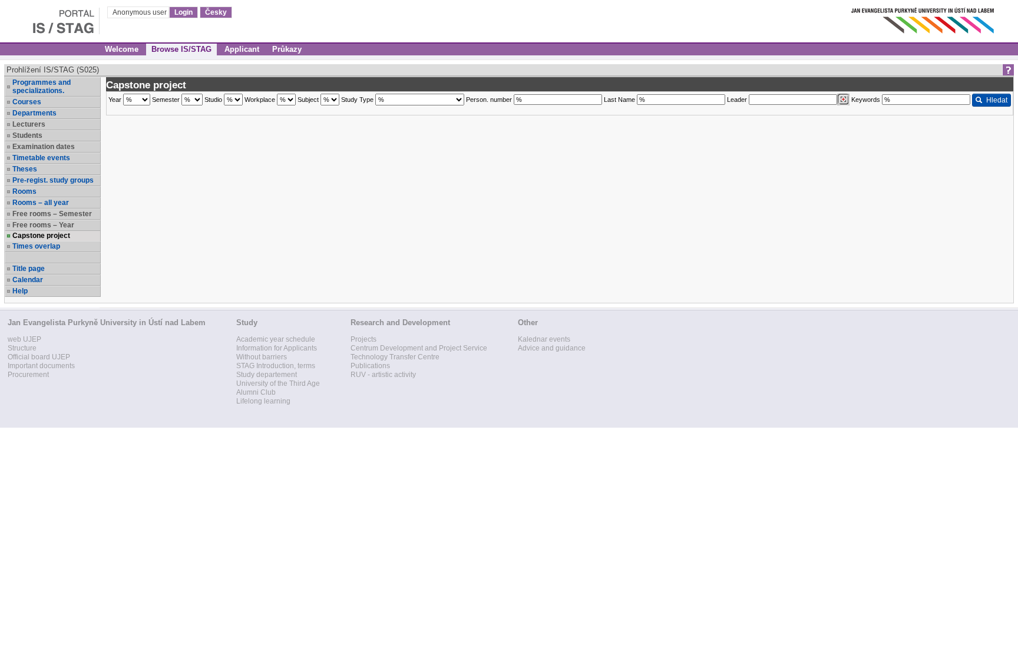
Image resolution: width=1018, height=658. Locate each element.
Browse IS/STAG (181, 49)
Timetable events (41, 158)
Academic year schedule (275, 339)
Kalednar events (544, 339)
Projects (363, 339)
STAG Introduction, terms (275, 366)
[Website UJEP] (923, 17)
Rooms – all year (40, 203)
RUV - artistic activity (383, 375)
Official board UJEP (39, 357)
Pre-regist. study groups (53, 180)
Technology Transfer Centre (395, 357)
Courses (26, 102)
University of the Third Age (278, 383)
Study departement (266, 375)
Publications (370, 366)
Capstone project (41, 236)
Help (20, 291)
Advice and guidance (552, 348)
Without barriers (261, 357)
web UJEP (24, 339)
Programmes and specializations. (41, 86)
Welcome (121, 49)
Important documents (41, 366)
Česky (216, 12)
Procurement (28, 375)
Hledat (996, 100)
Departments (34, 113)
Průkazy (287, 49)
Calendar (27, 280)
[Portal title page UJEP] (50, 17)
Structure (22, 348)
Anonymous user (140, 12)
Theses (24, 169)
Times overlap (36, 246)
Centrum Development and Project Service (419, 348)
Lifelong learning (263, 401)
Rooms (24, 191)
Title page (28, 268)
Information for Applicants (276, 348)
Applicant (241, 49)
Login (183, 12)
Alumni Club (256, 392)
